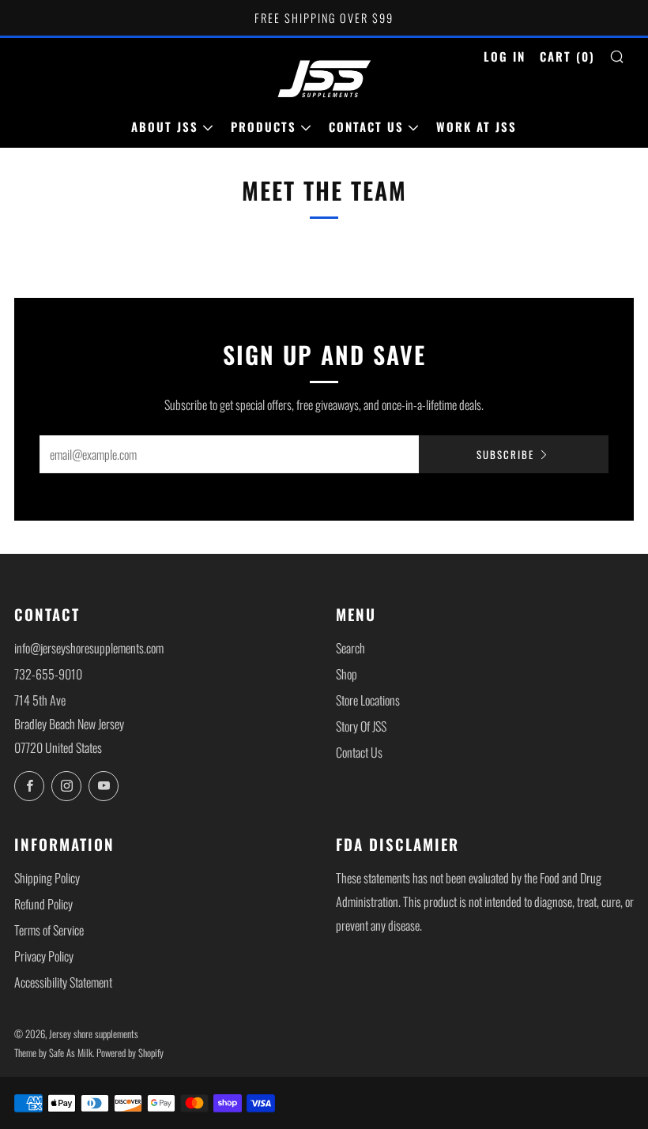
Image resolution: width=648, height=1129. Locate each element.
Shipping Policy (47, 877)
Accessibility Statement (63, 982)
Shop (346, 673)
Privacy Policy (43, 955)
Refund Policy (43, 903)
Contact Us (366, 126)
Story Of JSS (361, 726)
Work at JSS (476, 126)
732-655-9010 (48, 673)
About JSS (164, 126)
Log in (505, 56)
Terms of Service (49, 929)
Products (263, 126)
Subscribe (505, 454)
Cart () (567, 56)
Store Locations (368, 700)
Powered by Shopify (130, 1052)
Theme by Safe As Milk (53, 1052)
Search (350, 647)
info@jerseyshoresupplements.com (89, 647)
